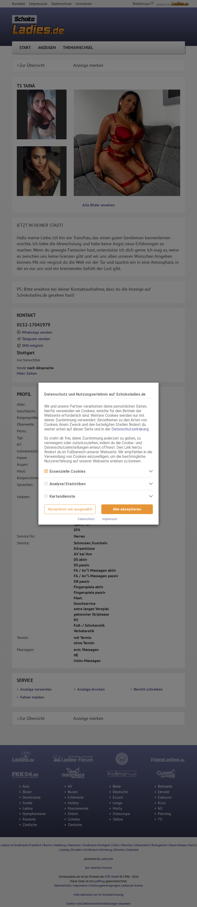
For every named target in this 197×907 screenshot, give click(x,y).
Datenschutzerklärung (130, 429)
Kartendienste (62, 496)
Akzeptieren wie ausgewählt (70, 509)
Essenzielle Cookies (67, 471)
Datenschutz (86, 519)
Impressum (109, 519)
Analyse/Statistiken (67, 484)
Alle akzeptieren (127, 509)
